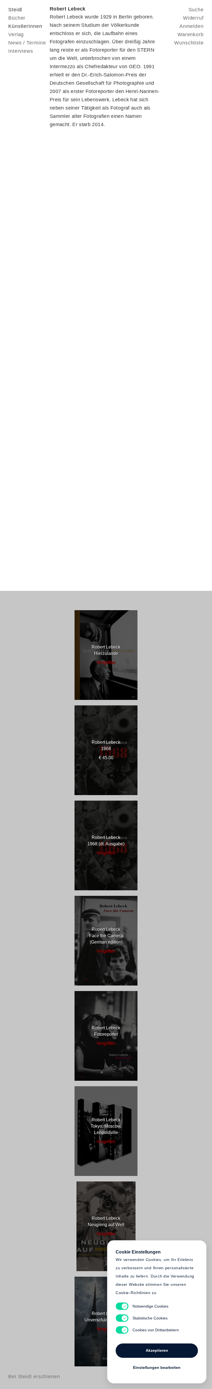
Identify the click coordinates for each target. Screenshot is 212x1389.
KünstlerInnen (25, 26)
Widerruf (193, 18)
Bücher (16, 18)
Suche (196, 9)
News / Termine (27, 43)
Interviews (20, 51)
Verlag (16, 34)
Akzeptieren (157, 1350)
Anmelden (191, 26)
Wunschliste (189, 43)
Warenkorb (190, 34)
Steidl (15, 9)
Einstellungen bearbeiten (157, 1367)
